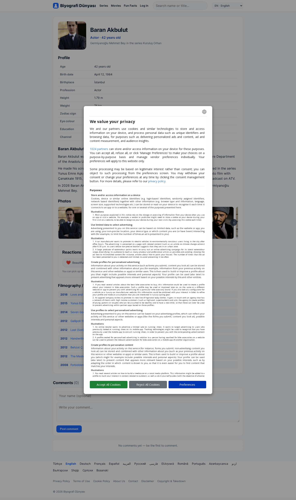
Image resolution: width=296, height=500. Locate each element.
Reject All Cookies (148, 384)
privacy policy (157, 181)
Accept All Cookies (109, 384)
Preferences (187, 384)
